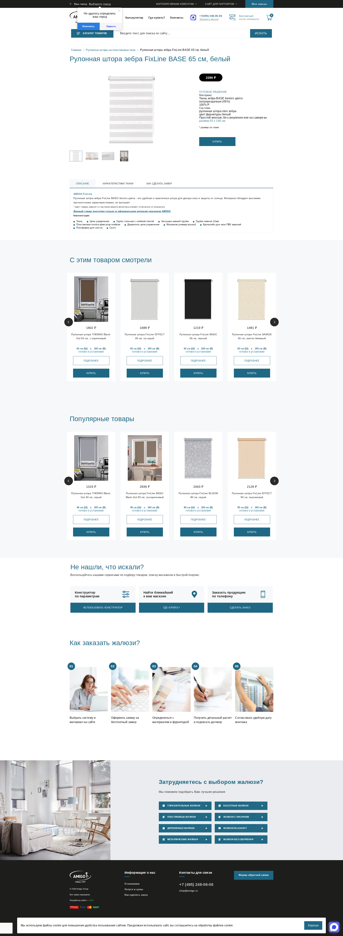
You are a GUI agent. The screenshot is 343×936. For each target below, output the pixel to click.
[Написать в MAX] (193, 17)
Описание (82, 183)
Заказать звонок (208, 19)
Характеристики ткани (118, 183)
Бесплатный (249, 17)
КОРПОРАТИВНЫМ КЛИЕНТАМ (175, 3)
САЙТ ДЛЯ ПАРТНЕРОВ (219, 3)
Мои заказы (259, 3)
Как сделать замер (159, 183)
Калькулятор (134, 17)
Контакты (176, 17)
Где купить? (156, 17)
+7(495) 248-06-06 (210, 15)
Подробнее (91, 360)
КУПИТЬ (217, 141)
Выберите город (100, 3)
